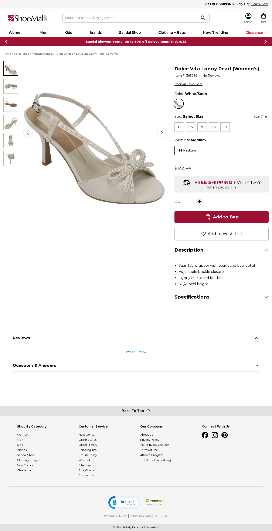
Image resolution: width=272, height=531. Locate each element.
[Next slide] (265, 42)
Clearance (254, 33)
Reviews (21, 338)
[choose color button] (178, 103)
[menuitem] (15, 32)
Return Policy (88, 455)
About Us (146, 434)
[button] (124, 502)
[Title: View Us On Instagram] (215, 435)
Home (7, 53)
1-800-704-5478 (140, 516)
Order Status (87, 439)
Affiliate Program (151, 455)
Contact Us (86, 475)
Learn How (259, 4)
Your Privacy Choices (154, 444)
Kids (68, 33)
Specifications (192, 297)
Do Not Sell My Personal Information (136, 527)
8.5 (190, 127)
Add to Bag (226, 216)
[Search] (203, 18)
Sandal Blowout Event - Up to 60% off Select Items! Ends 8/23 (136, 42)
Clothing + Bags (172, 33)
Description (189, 250)
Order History (88, 444)
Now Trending (215, 33)
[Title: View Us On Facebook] (205, 435)
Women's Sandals (43, 53)
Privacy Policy (149, 439)
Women (16, 33)
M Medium (187, 150)
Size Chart (261, 116)
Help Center (87, 434)
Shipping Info (88, 450)
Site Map (85, 465)
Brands (95, 33)
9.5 (213, 127)
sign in (230, 187)
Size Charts (86, 470)
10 (225, 127)
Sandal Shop (130, 33)
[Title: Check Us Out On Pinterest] (224, 435)
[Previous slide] (6, 42)
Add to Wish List (225, 233)
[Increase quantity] (199, 201)
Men (43, 33)
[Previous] (28, 132)
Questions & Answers (34, 365)
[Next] (161, 132)
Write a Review (136, 352)
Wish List (84, 460)
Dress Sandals (65, 53)
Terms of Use (149, 450)
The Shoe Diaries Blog (155, 460)
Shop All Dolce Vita (188, 84)
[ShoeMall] (27, 18)
